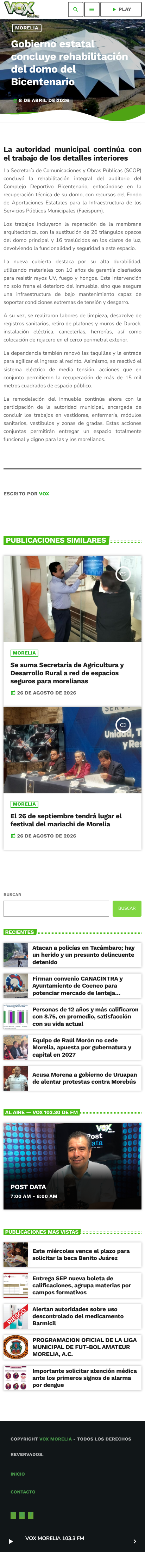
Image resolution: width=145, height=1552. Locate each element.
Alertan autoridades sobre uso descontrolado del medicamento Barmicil (78, 1316)
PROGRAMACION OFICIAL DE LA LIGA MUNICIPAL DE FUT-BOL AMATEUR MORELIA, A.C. (84, 1347)
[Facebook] (31, 1515)
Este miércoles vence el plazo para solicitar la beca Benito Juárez (81, 1255)
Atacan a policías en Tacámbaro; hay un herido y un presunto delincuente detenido (83, 955)
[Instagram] (22, 1515)
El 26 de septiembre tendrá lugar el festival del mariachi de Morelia (66, 820)
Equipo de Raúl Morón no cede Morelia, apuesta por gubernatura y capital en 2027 (81, 1047)
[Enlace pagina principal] (21, 9)
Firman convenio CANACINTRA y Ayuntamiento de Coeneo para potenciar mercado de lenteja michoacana (77, 989)
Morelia (26, 28)
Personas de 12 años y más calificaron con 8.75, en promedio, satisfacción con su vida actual (85, 1017)
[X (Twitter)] (13, 1515)
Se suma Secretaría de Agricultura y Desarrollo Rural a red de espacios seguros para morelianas (67, 673)
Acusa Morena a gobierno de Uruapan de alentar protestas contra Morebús (84, 1078)
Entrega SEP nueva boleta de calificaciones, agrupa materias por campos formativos (81, 1285)
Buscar (12, 894)
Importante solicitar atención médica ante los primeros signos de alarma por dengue (84, 1378)
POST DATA (28, 1187)
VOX (44, 494)
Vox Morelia (55, 1439)
